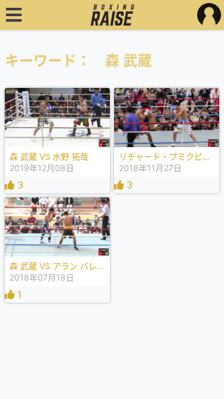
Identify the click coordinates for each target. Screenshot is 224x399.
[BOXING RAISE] (112, 15)
